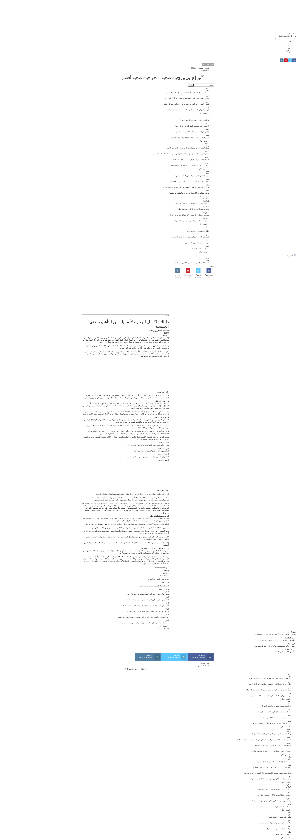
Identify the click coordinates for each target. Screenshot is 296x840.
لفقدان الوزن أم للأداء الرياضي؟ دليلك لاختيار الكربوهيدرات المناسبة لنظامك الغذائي (181, 153)
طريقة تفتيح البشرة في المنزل (158, 579)
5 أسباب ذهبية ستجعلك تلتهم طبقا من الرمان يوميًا (192, 126)
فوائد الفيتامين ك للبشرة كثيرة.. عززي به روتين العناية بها (190, 181)
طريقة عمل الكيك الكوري (200, 248)
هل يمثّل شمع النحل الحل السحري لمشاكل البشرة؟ (192, 175)
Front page (205, 663)
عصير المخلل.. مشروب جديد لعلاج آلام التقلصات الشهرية (190, 137)
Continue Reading (160, 567)
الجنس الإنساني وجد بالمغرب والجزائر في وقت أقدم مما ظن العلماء (186, 104)
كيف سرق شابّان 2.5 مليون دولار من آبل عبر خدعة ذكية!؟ (189, 215)
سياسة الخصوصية (202, 665)
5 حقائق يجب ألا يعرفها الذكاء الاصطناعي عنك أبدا (192, 209)
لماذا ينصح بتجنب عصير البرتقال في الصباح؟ (194, 120)
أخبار (289, 41)
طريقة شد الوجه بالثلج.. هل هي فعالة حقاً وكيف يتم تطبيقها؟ (189, 193)
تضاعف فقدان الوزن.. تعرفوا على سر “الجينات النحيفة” (190, 159)
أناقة (289, 48)
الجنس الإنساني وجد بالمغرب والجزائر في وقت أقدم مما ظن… (147, 456)
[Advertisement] (226, 16)
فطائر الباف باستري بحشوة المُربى (197, 231)
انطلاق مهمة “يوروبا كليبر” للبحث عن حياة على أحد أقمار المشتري (187, 98)
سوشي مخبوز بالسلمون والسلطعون (197, 242)
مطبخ (289, 53)
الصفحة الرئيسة (204, 70)
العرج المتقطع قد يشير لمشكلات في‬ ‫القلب (154, 586)
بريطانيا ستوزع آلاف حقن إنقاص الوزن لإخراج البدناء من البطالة (188, 148)
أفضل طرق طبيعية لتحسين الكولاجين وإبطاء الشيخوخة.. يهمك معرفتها (185, 187)
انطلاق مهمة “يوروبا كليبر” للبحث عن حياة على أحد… (151, 451)
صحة (289, 43)
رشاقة (289, 46)
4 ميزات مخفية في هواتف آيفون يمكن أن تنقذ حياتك (191, 220)
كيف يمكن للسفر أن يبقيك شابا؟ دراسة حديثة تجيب (191, 131)
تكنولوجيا (288, 50)
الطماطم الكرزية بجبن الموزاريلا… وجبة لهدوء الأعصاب (190, 237)
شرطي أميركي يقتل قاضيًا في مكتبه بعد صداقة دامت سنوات (188, 110)
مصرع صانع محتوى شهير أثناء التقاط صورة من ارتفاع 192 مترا (188, 92)
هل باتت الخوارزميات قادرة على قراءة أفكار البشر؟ (191, 203)
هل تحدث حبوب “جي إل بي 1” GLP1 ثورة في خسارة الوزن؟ (188, 165)
